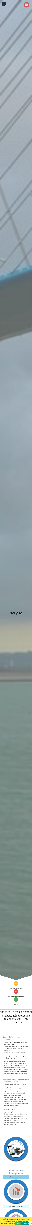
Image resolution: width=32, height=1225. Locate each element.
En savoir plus (26, 1223)
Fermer (18, 1223)
